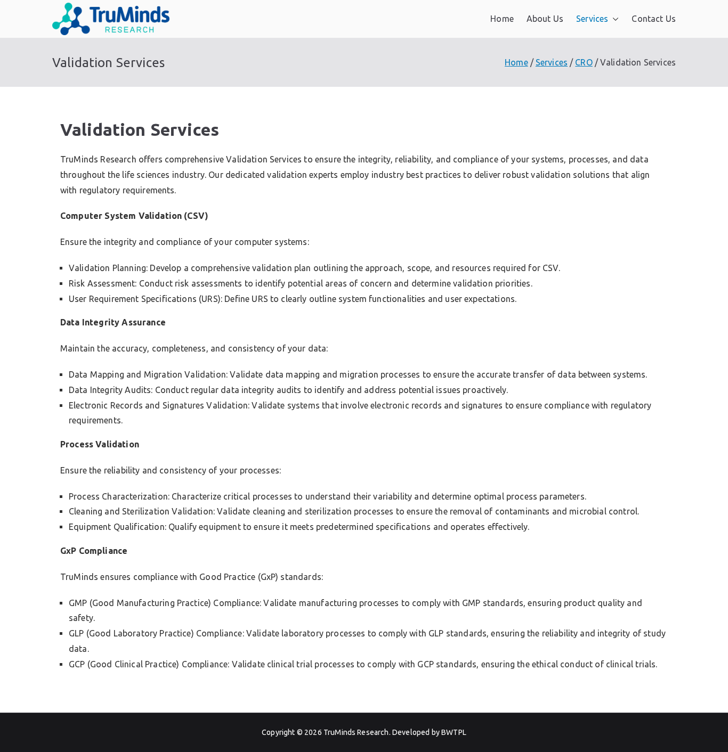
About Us (545, 18)
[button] (613, 19)
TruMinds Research (356, 732)
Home (502, 18)
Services (592, 18)
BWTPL (453, 732)
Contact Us (654, 18)
